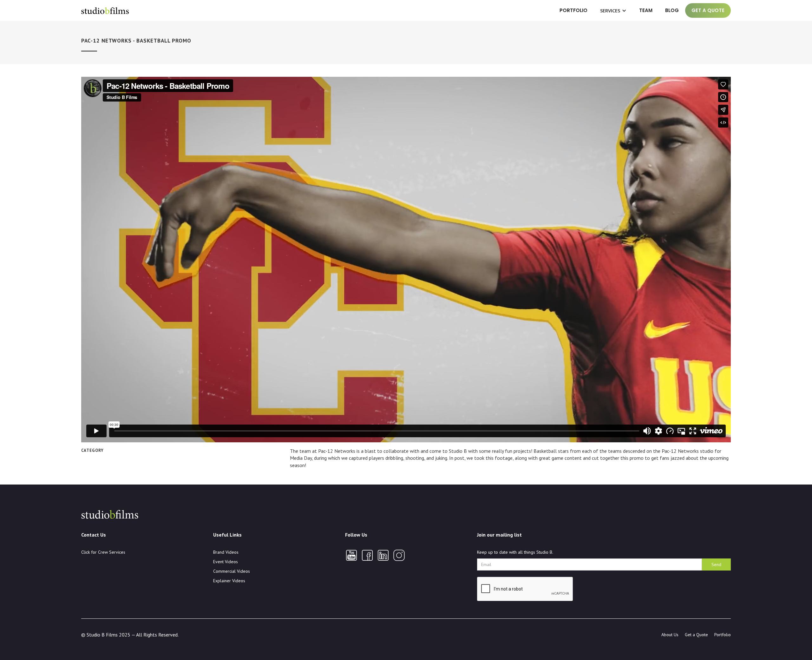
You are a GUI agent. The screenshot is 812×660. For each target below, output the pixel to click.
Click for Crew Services (103, 552)
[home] (105, 10)
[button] (613, 10)
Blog (672, 10)
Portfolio (573, 10)
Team (645, 10)
